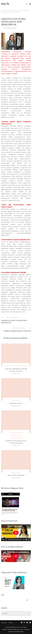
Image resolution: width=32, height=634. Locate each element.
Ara (2, 595)
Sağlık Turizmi (22, 365)
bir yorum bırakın (10, 28)
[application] (16, 532)
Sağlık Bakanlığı (17, 437)
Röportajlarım (10, 365)
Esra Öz (5, 4)
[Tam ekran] (29, 539)
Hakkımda (4, 622)
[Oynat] (3, 539)
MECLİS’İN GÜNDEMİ (16, 475)
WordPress (27, 629)
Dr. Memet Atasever (16, 432)
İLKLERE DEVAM (16, 403)
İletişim (10, 622)
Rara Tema (20, 629)
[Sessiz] (26, 539)
